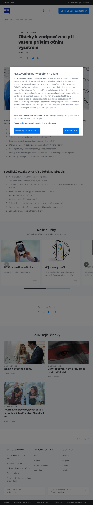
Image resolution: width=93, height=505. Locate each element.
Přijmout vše (71, 130)
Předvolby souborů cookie (27, 130)
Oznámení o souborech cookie (27, 123)
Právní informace (49, 123)
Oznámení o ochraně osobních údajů (40, 115)
